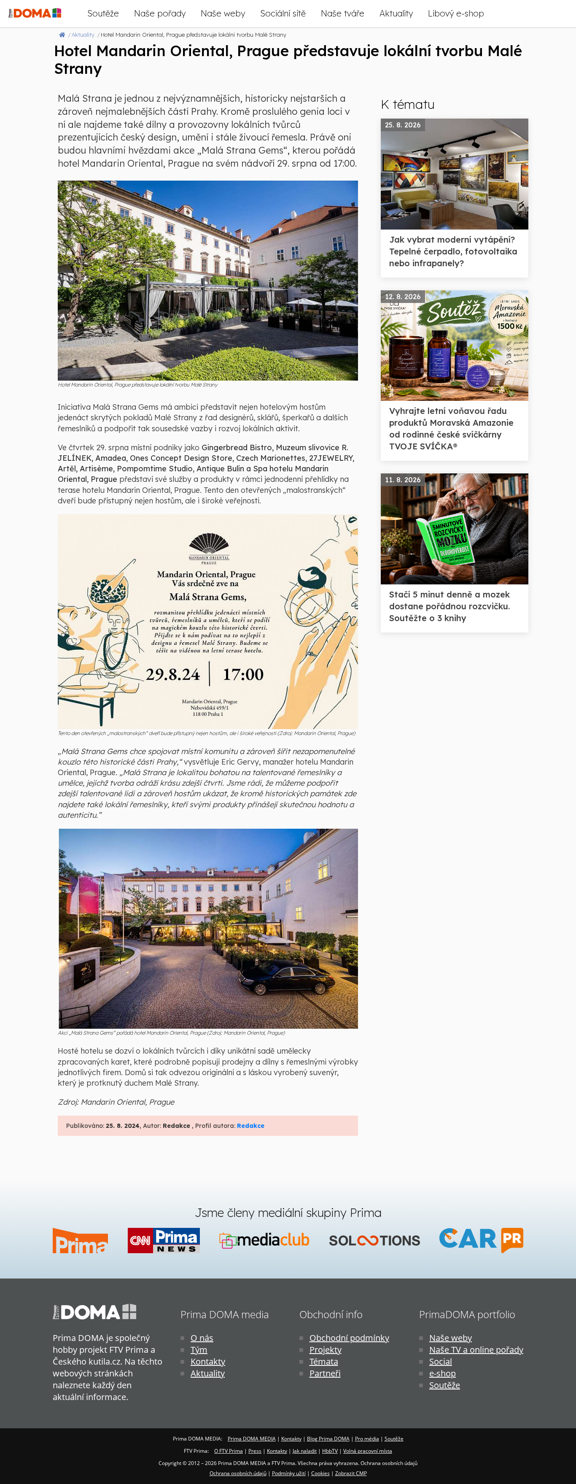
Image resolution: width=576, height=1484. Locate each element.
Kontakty (208, 1361)
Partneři (325, 1373)
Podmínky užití (289, 1473)
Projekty (326, 1349)
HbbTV (330, 1450)
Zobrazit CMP (351, 1473)
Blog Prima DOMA (328, 1438)
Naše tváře (342, 13)
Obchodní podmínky (349, 1337)
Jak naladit (305, 1450)
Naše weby (223, 13)
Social (440, 1361)
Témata (324, 1361)
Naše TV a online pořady (476, 1349)
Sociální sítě (283, 13)
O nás (202, 1337)
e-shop (442, 1373)
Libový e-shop (456, 13)
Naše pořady (160, 13)
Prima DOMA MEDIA (252, 1438)
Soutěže (103, 13)
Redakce (250, 1126)
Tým (199, 1349)
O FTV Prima (228, 1450)
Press (254, 1450)
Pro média (367, 1438)
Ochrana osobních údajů (238, 1473)
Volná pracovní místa (367, 1450)
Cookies (320, 1473)
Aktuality (396, 13)
